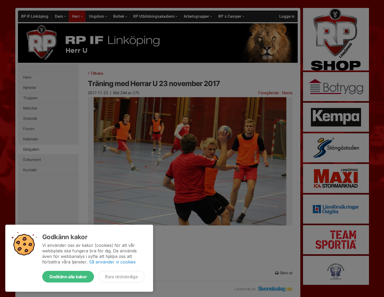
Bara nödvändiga (121, 276)
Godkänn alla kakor (68, 276)
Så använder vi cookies (112, 262)
